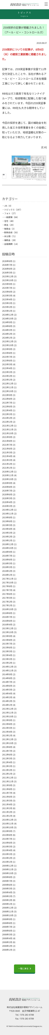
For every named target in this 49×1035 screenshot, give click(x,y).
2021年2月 (7, 463)
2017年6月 (7, 593)
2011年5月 (7, 800)
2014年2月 (7, 701)
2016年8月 (7, 613)
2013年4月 (7, 731)
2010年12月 (7, 819)
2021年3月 (7, 460)
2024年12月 (7, 314)
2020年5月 (7, 498)
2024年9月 (7, 322)
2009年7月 (7, 880)
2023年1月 (7, 379)
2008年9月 (7, 919)
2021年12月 (7, 425)
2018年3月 (7, 567)
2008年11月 (7, 911)
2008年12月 (7, 907)
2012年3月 (7, 766)
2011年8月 (7, 789)
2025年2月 (7, 307)
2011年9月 (7, 785)
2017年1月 (7, 605)
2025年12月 (7, 276)
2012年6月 (7, 754)
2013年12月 (7, 708)
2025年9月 (7, 284)
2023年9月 (7, 349)
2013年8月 (7, 724)
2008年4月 (7, 938)
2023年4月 (7, 368)
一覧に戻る (23, 968)
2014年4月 (7, 693)
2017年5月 (7, 597)
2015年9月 (7, 636)
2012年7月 (7, 750)
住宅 (6, 221)
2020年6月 (7, 494)
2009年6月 (7, 884)
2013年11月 (7, 712)
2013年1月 (7, 735)
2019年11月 (7, 513)
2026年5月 (7, 272)
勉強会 (7, 228)
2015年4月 (7, 655)
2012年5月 (7, 758)
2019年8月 (7, 517)
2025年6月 (7, 291)
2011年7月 (7, 792)
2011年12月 (7, 777)
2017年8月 (7, 586)
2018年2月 (7, 571)
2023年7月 (7, 356)
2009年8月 (7, 877)
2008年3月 (7, 942)
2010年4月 (7, 850)
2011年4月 (7, 804)
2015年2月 (7, 662)
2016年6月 (7, 620)
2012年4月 (7, 762)
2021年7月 (7, 444)
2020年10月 (7, 479)
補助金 (7, 240)
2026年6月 (7, 268)
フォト (7, 213)
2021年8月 (7, 440)
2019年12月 (7, 509)
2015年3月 (7, 659)
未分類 (7, 236)
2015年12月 (7, 628)
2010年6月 (7, 842)
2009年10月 (7, 873)
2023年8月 (7, 352)
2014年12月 (7, 666)
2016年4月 (7, 624)
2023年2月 (7, 375)
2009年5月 (7, 888)
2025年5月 (7, 295)
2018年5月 (7, 563)
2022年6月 (7, 406)
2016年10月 (7, 609)
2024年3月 (7, 329)
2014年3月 (7, 697)
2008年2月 (7, 945)
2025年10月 (7, 280)
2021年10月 (7, 433)
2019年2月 (7, 536)
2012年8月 (7, 747)
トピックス (9, 209)
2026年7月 (7, 264)
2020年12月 (7, 471)
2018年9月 (7, 551)
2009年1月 (7, 903)
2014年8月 (7, 678)
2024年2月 (7, 333)
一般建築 (8, 217)
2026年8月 (7, 261)
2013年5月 (7, 727)
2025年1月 (7, 310)
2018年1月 (7, 574)
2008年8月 (7, 923)
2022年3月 (7, 414)
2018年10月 (7, 548)
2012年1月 (7, 773)
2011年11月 (7, 781)
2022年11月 (7, 387)
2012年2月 (7, 770)
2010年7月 (7, 838)
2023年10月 (7, 345)
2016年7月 (7, 616)
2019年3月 (7, 532)
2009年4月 (7, 892)
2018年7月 (7, 555)
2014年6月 (7, 685)
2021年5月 (7, 452)
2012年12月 (7, 739)
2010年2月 (7, 857)
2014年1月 (7, 704)
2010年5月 (7, 846)
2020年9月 (7, 483)
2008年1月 (7, 949)
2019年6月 (7, 521)
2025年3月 (7, 303)
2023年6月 (7, 360)
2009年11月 (7, 869)
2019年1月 (7, 540)
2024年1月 (7, 337)
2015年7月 (7, 643)
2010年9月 (7, 831)
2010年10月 (7, 827)
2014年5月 (7, 689)
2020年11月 (7, 475)
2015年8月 (7, 639)
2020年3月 (7, 506)
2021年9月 (7, 437)
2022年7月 (7, 402)
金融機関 (8, 244)
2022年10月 (7, 391)
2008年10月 (7, 915)
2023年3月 (7, 372)
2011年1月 (7, 815)
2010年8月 (7, 835)
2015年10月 (7, 632)
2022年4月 (7, 410)
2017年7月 (7, 590)
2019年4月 (7, 528)
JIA (5, 205)
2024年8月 (7, 326)
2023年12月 (7, 341)
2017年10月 (7, 582)
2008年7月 (7, 926)
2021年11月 (7, 429)
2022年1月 (7, 421)
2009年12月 (7, 865)
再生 (6, 224)
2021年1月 (7, 467)
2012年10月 (7, 743)
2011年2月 (7, 812)
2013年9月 (7, 720)
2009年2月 (7, 900)
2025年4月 (7, 299)
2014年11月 (7, 670)
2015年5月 (7, 651)
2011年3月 (7, 808)
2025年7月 (7, 287)
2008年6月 (7, 930)
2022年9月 (7, 395)
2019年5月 (7, 525)
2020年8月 (7, 486)
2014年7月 (7, 681)
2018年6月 (7, 559)
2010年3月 (7, 854)
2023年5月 (7, 364)
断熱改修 (8, 232)
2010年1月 (7, 861)
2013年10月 (7, 716)
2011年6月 (7, 796)
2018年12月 (7, 544)
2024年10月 (7, 318)
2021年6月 (7, 448)
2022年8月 (7, 398)
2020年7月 (7, 490)
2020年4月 (7, 502)
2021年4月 (7, 456)
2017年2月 (7, 601)
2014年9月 (7, 674)
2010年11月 (7, 823)
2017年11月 (7, 578)
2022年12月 (7, 383)
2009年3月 (7, 896)
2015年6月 (7, 647)
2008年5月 (7, 934)
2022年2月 (7, 417)
